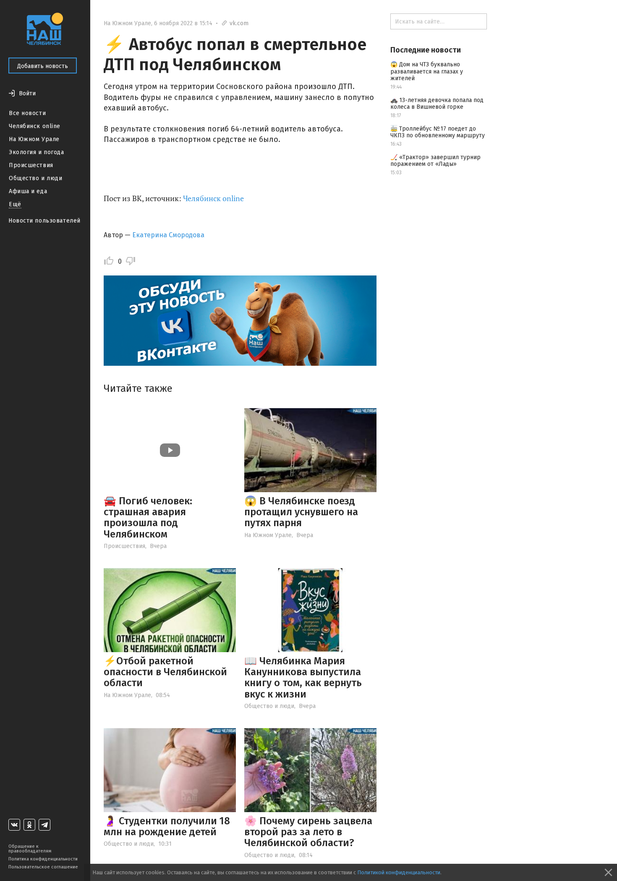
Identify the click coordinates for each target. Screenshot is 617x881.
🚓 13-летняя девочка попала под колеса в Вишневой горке (437, 104)
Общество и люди (35, 178)
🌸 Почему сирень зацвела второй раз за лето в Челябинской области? (308, 832)
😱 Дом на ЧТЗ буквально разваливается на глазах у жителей (426, 71)
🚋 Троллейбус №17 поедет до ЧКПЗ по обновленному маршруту (437, 132)
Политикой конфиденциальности (398, 872)
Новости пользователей (44, 220)
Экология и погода (36, 152)
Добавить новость (42, 66)
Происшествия (31, 165)
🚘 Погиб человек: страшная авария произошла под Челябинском (148, 517)
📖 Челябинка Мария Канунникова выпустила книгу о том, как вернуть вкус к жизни (303, 677)
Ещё (15, 204)
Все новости (27, 113)
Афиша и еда (28, 191)
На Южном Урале (34, 139)
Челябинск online (34, 126)
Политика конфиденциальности (43, 859)
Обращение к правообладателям (29, 848)
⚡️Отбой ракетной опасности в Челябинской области (165, 672)
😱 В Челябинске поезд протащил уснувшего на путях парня (301, 512)
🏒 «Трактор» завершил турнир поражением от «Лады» (435, 161)
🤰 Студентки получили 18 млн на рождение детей (167, 826)
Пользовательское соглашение (43, 867)
